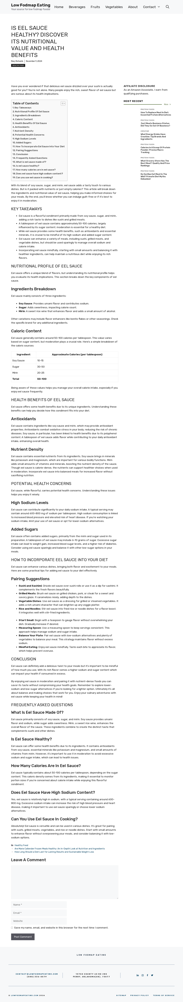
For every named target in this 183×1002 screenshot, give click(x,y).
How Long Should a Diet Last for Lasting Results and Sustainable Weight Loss (54, 852)
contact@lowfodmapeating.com (37, 974)
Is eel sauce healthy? (27, 165)
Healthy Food (18, 65)
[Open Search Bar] (167, 7)
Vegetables (114, 7)
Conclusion (22, 154)
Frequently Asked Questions (31, 158)
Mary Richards (17, 61)
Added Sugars (23, 142)
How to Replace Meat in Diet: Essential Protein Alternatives (156, 113)
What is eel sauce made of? (31, 162)
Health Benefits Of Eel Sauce (31, 123)
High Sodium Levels (25, 138)
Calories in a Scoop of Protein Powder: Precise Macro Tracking (155, 150)
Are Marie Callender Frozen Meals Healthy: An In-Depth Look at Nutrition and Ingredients (60, 848)
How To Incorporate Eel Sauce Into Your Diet (40, 146)
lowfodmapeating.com (25, 995)
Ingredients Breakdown (28, 115)
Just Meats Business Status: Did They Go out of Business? (155, 124)
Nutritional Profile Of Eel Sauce (32, 111)
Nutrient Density (24, 130)
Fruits (95, 7)
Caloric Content (24, 119)
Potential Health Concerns (29, 134)
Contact (149, 7)
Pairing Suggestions (27, 150)
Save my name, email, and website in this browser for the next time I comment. (61, 927)
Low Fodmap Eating (30, 5)
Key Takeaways (23, 107)
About (133, 7)
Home (59, 7)
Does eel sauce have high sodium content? (39, 173)
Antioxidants (22, 127)
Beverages (77, 7)
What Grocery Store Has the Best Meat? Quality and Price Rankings (155, 163)
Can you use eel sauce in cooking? (34, 177)
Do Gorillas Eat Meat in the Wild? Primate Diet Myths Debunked (154, 176)
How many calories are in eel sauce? (36, 169)
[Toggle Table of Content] (62, 103)
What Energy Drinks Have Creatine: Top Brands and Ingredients (153, 136)
